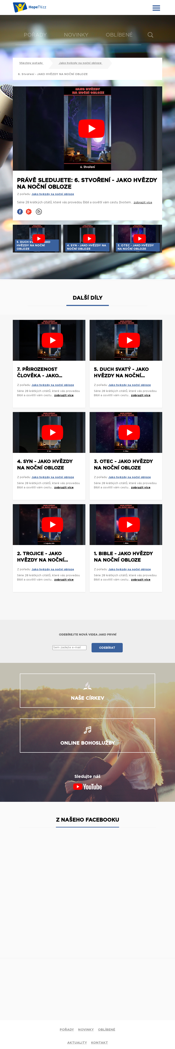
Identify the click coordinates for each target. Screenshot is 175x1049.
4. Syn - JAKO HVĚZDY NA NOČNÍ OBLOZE (45, 464)
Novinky (76, 35)
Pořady (35, 35)
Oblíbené (119, 35)
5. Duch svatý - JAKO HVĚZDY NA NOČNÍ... (121, 372)
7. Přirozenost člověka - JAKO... (39, 372)
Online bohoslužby (87, 743)
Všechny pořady (31, 63)
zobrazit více (64, 395)
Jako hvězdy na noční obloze (80, 63)
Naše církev (87, 698)
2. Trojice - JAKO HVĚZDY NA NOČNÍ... (42, 556)
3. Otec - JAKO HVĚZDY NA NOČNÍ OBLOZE (123, 464)
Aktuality (77, 1042)
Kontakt (99, 1042)
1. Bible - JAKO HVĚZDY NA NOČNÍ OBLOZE (123, 556)
